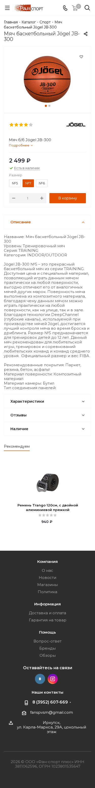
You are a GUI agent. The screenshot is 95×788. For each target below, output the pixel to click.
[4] (26, 125)
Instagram (53, 679)
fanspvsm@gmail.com (51, 712)
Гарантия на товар (47, 620)
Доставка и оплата (47, 612)
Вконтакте (40, 679)
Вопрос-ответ (47, 641)
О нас (47, 570)
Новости (47, 577)
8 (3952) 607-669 (50, 702)
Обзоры (48, 655)
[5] (31, 125)
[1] (11, 125)
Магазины (47, 584)
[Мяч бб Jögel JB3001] (47, 78)
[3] (21, 125)
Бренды (47, 648)
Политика (47, 591)
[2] (16, 125)
